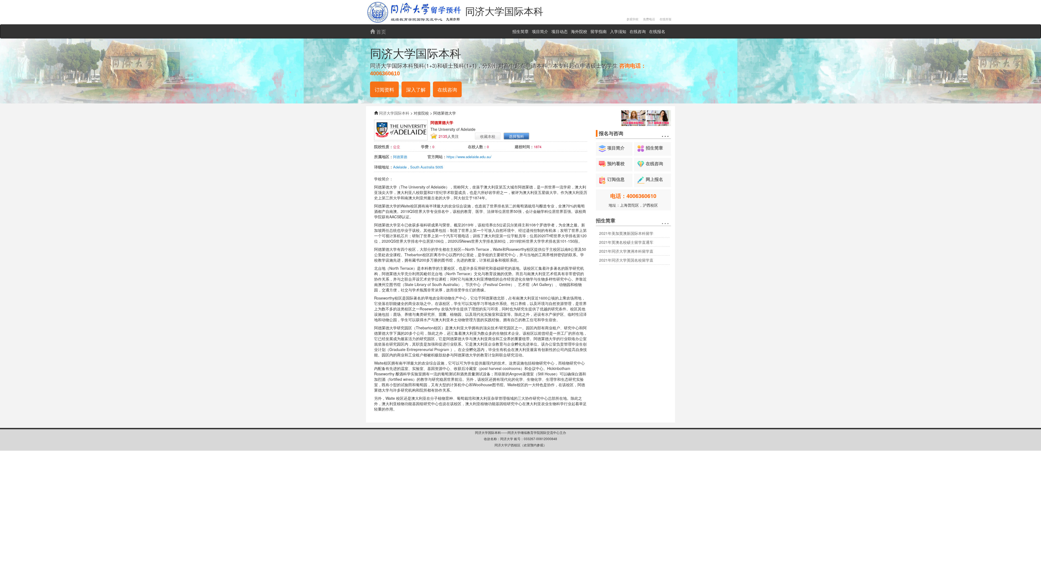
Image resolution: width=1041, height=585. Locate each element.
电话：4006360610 (633, 196)
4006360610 (385, 73)
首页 (380, 31)
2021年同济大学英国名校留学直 (626, 260)
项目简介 (540, 31)
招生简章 (520, 31)
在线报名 (657, 31)
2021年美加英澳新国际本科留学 (626, 233)
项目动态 (559, 31)
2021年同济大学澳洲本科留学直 (626, 251)
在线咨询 (637, 31)
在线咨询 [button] (447, 89)
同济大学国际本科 (394, 113)
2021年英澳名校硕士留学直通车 (626, 242)
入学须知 (618, 31)
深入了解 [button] (416, 89)
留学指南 (598, 31)
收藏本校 (487, 136)
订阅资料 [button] (384, 89)
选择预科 (516, 136)
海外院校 (579, 31)
